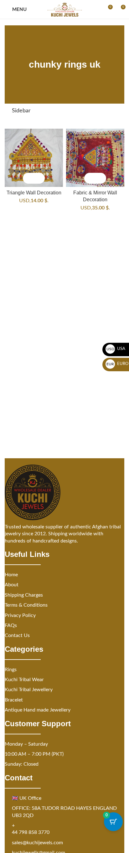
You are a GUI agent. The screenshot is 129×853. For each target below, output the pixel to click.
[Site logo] (64, 9)
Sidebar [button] (21, 111)
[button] (28, 178)
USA (116, 349)
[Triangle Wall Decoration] (34, 158)
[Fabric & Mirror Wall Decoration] (95, 158)
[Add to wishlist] (39, 178)
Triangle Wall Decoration (34, 192)
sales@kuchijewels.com (37, 842)
